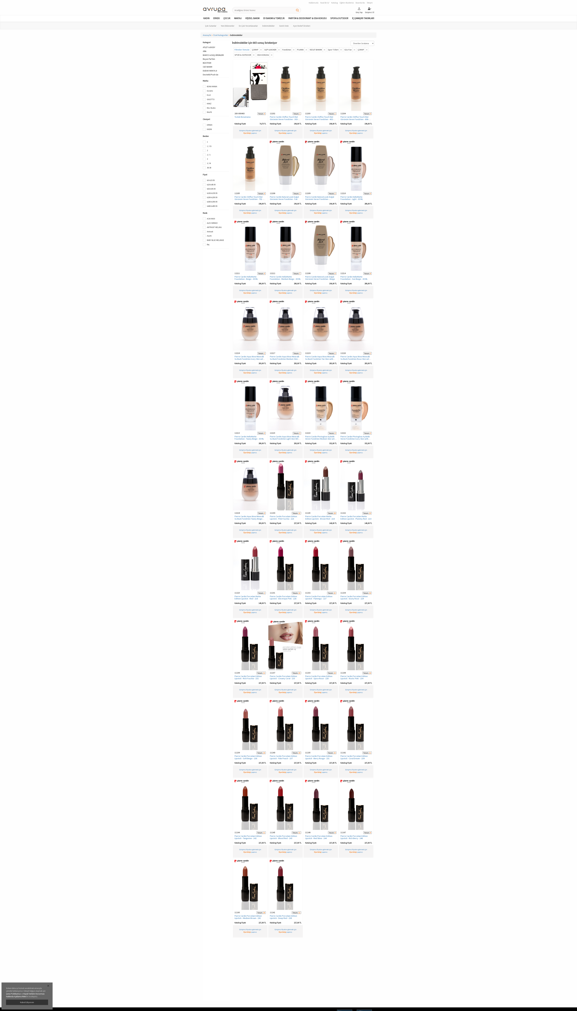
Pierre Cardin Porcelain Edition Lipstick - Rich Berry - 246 (354, 837)
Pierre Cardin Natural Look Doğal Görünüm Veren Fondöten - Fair (284, 198)
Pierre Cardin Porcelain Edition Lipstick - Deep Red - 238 (283, 917)
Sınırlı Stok (284, 25)
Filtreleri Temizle (242, 49)
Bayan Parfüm (209, 59)
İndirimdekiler (268, 25)
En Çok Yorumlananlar (248, 25)
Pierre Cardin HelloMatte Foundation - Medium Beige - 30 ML (285, 277)
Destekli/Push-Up (210, 74)
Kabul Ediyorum (27, 1002)
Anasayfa (207, 35)
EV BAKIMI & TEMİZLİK (274, 18)
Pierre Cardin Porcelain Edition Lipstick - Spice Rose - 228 (318, 677)
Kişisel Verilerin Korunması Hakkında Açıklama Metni (25, 995)
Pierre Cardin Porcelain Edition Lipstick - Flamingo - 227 (318, 597)
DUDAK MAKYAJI (210, 70)
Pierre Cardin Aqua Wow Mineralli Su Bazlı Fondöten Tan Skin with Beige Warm (319, 359)
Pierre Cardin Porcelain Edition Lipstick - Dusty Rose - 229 (354, 597)
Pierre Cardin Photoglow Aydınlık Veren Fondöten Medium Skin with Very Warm (320, 439)
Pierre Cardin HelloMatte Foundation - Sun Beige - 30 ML (354, 277)
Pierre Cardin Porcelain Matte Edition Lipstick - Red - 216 (248, 597)
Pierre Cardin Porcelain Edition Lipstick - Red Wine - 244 (318, 837)
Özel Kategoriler (220, 35)
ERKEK (216, 18)
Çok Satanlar (210, 25)
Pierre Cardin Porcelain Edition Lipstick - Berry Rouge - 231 (318, 757)
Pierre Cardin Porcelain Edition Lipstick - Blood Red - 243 (283, 837)
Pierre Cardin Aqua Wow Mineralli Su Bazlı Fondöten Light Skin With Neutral (284, 439)
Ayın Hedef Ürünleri (301, 25)
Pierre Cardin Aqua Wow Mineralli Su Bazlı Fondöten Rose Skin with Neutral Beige (355, 359)
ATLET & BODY (209, 47)
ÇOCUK (226, 18)
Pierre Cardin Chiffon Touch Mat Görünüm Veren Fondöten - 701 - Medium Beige (249, 199)
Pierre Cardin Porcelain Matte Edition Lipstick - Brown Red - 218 (320, 517)
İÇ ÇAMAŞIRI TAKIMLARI (363, 18)
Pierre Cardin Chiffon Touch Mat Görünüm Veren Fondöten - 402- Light (319, 119)
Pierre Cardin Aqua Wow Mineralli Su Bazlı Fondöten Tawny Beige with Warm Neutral (249, 518)
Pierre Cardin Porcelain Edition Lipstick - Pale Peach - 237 (283, 757)
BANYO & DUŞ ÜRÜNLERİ (213, 55)
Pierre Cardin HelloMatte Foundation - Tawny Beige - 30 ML (249, 437)
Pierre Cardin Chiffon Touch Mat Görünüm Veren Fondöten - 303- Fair (284, 119)
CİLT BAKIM (207, 66)
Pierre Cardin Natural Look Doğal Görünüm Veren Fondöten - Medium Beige (319, 199)
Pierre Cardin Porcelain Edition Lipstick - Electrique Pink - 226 (283, 597)
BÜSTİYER (207, 63)
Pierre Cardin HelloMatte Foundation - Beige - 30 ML (246, 277)
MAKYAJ (238, 18)
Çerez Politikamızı (13, 994)
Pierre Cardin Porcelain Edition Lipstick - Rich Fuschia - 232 (248, 677)
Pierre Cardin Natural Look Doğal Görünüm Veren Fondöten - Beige (320, 277)
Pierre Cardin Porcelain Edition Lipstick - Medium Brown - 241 (248, 917)
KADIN (206, 18)
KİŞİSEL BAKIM (252, 18)
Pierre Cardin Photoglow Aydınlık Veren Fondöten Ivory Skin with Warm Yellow (355, 439)
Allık (204, 51)
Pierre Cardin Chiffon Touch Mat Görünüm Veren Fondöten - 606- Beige (354, 119)
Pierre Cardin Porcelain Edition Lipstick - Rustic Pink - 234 (354, 677)
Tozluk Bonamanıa (242, 117)
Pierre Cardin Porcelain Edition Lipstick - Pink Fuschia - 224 (283, 517)
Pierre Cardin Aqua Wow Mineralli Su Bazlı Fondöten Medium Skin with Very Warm (284, 359)
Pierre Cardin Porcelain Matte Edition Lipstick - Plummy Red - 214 (355, 517)
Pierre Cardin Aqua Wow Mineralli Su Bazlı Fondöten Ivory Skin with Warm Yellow (249, 359)
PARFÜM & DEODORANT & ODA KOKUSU (307, 18)
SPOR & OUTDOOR (339, 18)
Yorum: (261, 114)
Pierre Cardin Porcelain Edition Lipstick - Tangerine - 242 (248, 837)
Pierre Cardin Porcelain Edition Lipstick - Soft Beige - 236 (248, 757)
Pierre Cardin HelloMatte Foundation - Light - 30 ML (351, 198)
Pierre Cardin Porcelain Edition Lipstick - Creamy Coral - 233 (283, 677)
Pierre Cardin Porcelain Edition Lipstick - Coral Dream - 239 (354, 757)
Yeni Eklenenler (227, 25)
